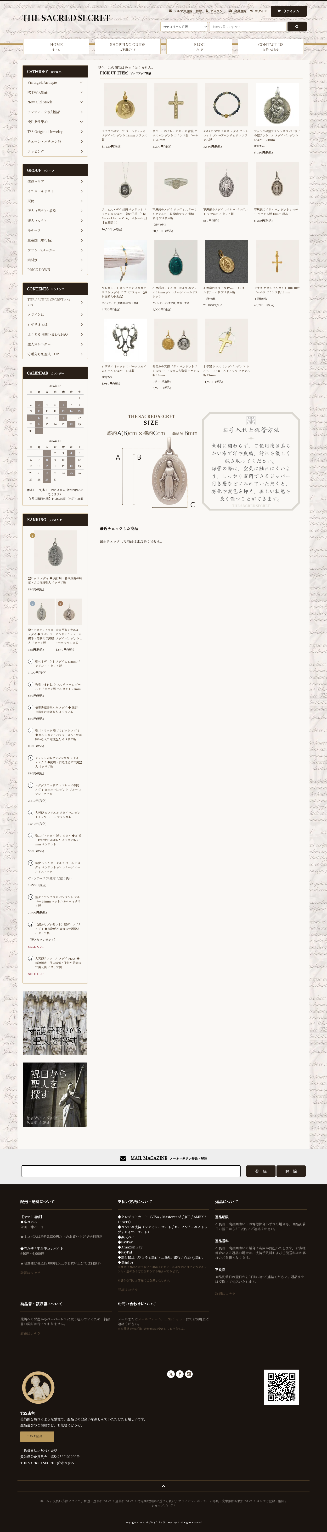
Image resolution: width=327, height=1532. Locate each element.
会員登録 (240, 11)
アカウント (218, 11)
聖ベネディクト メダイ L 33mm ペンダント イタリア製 (57, 663)
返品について (124, 1501)
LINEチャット (175, 1319)
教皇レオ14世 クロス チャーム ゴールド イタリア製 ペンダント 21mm (58, 686)
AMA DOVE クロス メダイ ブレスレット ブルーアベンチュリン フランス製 (225, 135)
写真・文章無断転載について (233, 1501)
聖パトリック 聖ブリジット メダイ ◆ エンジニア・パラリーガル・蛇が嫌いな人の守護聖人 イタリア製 (58, 734)
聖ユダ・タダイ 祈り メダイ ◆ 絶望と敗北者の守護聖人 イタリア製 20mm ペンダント (58, 839)
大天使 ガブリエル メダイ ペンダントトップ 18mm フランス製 (57, 814)
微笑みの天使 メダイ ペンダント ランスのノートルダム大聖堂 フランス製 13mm (175, 370)
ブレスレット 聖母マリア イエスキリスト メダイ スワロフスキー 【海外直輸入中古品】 (124, 292)
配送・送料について (98, 1501)
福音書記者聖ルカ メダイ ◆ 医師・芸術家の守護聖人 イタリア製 (57, 709)
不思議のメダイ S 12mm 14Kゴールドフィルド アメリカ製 (225, 290)
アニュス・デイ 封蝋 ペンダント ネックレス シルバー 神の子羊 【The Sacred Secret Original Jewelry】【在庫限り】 (125, 215)
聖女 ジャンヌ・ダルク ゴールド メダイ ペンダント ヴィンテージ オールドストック (57, 867)
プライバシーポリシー (193, 1501)
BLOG (199, 46)
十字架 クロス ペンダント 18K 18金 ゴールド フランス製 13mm (277, 290)
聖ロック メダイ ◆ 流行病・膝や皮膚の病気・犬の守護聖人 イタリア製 (55, 580)
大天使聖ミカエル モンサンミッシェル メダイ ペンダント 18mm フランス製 (69, 636)
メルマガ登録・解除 (188, 11)
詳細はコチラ (30, 1272)
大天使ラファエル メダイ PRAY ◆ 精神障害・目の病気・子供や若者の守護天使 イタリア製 (58, 962)
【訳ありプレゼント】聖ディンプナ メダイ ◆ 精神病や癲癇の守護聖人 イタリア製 (58, 928)
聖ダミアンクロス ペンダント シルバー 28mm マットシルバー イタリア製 (58, 901)
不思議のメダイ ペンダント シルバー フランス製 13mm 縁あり (276, 211)
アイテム (291, 11)
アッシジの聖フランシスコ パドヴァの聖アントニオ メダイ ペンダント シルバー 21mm (277, 135)
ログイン (261, 11)
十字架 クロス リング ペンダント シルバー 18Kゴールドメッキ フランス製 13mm (226, 370)
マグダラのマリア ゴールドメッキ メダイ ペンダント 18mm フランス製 (124, 135)
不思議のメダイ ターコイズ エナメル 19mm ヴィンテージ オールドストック (175, 292)
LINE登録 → (37, 1436)
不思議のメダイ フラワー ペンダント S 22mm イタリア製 (225, 211)
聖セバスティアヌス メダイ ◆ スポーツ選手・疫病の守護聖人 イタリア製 (41, 636)
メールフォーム (149, 1319)
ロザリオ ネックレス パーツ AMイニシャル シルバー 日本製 (124, 368)
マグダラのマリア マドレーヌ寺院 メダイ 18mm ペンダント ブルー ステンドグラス (58, 789)
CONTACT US (270, 46)
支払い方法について (67, 1501)
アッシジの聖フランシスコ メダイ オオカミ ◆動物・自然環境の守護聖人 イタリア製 (58, 762)
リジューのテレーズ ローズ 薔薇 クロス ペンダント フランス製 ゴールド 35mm (175, 135)
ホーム (44, 1501)
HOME (56, 46)
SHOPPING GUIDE (127, 46)
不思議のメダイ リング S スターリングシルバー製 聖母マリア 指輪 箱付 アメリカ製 (174, 213)
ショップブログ (162, 1505)
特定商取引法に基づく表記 (156, 1501)
